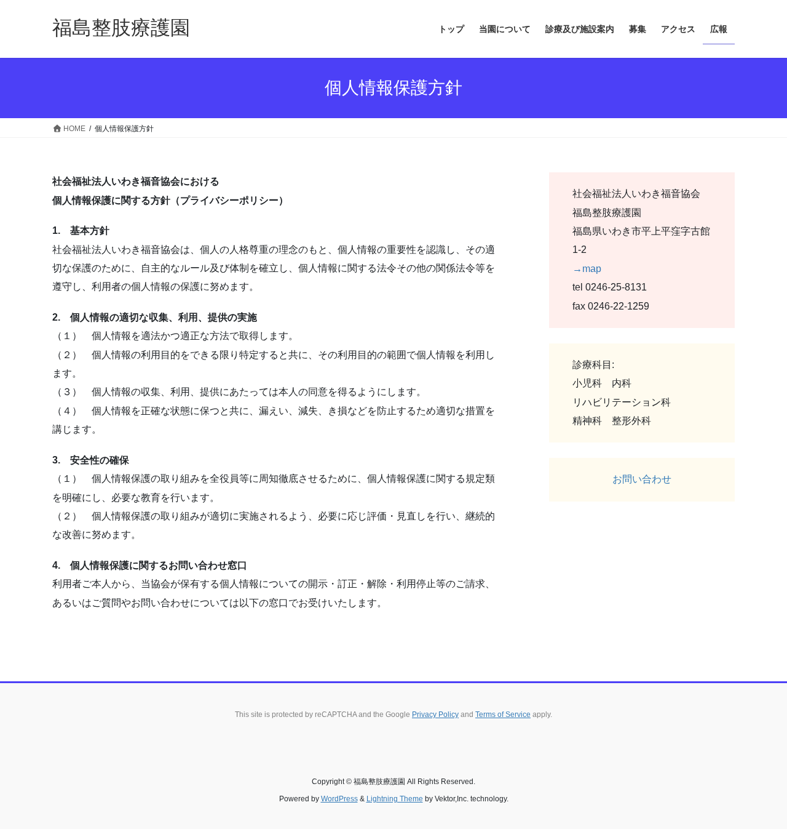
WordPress (339, 799)
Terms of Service (503, 714)
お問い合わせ (641, 479)
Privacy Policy (435, 714)
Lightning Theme (394, 799)
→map (586, 268)
